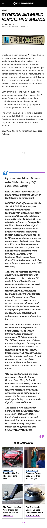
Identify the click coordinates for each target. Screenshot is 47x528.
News (4, 10)
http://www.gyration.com (18, 430)
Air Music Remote (36, 55)
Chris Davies (9, 24)
